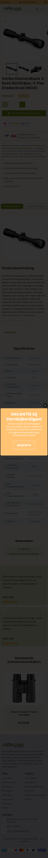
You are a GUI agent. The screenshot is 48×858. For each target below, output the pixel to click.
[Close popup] (45, 405)
